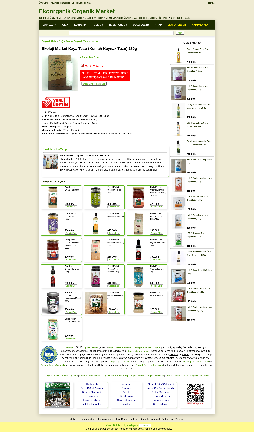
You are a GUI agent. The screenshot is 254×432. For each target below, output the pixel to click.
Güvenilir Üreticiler (94, 17)
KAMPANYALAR (201, 25)
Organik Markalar (174, 375)
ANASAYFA (49, 25)
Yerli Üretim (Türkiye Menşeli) (65, 130)
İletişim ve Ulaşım (92, 400)
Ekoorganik (70, 347)
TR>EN (211, 2)
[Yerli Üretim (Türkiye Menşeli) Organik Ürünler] (56, 109)
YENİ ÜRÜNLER (177, 25)
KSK (186, 375)
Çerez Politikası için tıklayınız (122, 425)
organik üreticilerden (118, 347)
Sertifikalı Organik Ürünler (118, 17)
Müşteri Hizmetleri (92, 404)
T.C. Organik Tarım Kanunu (196, 361)
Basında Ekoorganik (92, 392)
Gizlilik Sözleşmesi (161, 392)
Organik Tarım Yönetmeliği (53, 365)
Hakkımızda (92, 384)
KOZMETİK (80, 25)
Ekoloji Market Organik (61, 126)
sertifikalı (132, 347)
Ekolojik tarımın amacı (139, 351)
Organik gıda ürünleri (120, 361)
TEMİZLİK (97, 25)
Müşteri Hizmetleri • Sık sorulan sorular (71, 2)
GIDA (65, 25)
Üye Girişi (44, 2)
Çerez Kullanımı (161, 404)
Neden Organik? (70, 375)
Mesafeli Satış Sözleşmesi (161, 384)
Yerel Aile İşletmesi (159, 17)
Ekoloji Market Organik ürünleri (70, 133)
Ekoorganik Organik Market (77, 11)
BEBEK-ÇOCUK (118, 25)
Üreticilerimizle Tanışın (55, 149)
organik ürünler (144, 347)
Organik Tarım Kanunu (90, 375)
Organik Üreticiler (155, 375)
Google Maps (126, 396)
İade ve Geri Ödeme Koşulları (161, 388)
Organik (157, 347)
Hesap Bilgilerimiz (161, 400)
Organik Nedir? (53, 375)
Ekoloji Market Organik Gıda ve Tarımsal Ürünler (73, 123)
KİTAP (158, 25)
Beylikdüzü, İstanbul (180, 17)
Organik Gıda (49, 41)
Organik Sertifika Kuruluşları (149, 365)
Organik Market (90, 347)
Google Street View (126, 400)
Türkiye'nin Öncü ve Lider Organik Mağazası (60, 17)
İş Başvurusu (92, 396)
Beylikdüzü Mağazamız (92, 388)
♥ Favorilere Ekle (89, 57)
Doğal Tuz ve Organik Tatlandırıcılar (78, 41)
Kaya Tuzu (127, 133)
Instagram (126, 384)
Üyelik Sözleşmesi (161, 396)
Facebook (126, 388)
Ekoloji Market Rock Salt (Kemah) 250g (78, 119)
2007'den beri (140, 17)
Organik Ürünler (137, 375)
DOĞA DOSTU (141, 25)
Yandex (126, 404)
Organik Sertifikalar (199, 375)
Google (126, 392)
